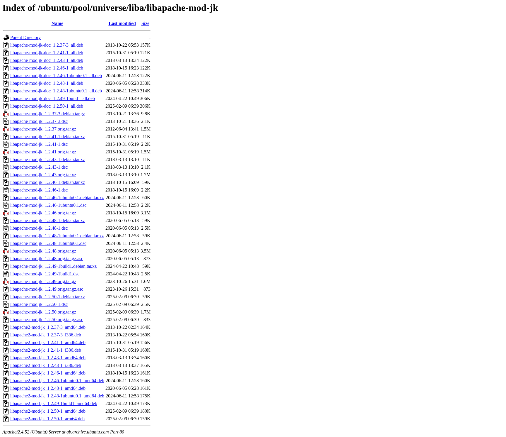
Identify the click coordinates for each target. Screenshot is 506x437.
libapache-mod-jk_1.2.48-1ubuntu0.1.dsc (48, 243)
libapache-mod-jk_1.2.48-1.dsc (39, 228)
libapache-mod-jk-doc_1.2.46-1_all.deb (46, 67)
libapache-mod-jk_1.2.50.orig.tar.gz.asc (46, 319)
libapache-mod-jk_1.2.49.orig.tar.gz (43, 281)
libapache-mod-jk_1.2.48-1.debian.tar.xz (47, 220)
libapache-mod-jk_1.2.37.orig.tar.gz (43, 128)
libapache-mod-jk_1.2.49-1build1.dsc (44, 273)
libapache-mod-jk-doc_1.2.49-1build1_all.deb (52, 98)
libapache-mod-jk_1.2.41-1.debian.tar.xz (47, 136)
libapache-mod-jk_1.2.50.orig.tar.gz (43, 311)
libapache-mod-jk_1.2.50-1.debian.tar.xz (47, 296)
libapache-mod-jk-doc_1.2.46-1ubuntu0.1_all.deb (56, 75)
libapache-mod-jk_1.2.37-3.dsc (39, 121)
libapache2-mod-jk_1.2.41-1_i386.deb (45, 350)
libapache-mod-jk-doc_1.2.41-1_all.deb (46, 52)
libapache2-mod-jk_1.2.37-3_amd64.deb (48, 327)
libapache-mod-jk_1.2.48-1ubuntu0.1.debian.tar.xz (57, 235)
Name (57, 23)
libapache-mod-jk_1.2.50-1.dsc (39, 304)
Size (145, 23)
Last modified (122, 23)
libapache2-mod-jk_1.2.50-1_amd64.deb (48, 411)
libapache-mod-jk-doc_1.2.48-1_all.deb (46, 83)
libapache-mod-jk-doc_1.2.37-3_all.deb (46, 45)
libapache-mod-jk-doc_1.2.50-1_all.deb (46, 106)
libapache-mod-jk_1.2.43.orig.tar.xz (43, 174)
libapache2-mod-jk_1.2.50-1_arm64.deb (47, 418)
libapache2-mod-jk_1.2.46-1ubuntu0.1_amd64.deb (57, 380)
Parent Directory (25, 37)
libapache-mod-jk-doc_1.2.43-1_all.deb (46, 60)
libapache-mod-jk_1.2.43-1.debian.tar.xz (47, 159)
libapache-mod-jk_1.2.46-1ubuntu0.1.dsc (48, 205)
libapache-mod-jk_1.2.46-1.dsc (39, 189)
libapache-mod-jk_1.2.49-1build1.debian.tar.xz (53, 266)
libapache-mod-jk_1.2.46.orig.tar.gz (43, 212)
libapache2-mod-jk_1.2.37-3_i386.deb (45, 334)
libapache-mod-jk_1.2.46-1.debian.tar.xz (47, 182)
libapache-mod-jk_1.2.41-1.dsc (39, 144)
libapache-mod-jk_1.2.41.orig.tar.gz (43, 151)
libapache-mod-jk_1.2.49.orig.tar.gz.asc (46, 289)
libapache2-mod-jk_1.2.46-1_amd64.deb (48, 372)
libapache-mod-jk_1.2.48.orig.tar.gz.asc (46, 258)
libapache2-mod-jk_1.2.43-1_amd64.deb (48, 357)
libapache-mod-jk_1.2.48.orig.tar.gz (43, 250)
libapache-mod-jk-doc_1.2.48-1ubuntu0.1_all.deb (56, 90)
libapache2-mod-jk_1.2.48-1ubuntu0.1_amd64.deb (57, 395)
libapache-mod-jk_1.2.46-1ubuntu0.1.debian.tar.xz (57, 197)
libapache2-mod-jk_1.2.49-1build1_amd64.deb (53, 403)
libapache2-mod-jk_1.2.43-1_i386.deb (45, 365)
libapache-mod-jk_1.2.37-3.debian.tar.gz (47, 113)
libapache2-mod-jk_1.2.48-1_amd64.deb (48, 388)
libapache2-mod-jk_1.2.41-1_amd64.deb (48, 342)
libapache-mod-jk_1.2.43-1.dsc (39, 167)
